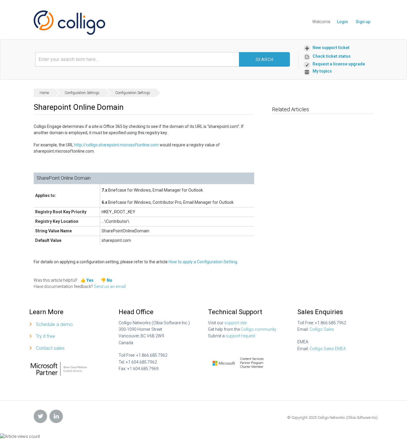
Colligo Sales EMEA (328, 348)
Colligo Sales (322, 329)
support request (240, 335)
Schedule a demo (54, 324)
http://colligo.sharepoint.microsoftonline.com (116, 145)
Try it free (45, 336)
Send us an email (110, 286)
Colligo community (258, 329)
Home (44, 93)
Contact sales (50, 348)
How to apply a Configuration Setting (203, 261)
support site (235, 322)
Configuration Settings (82, 93)
